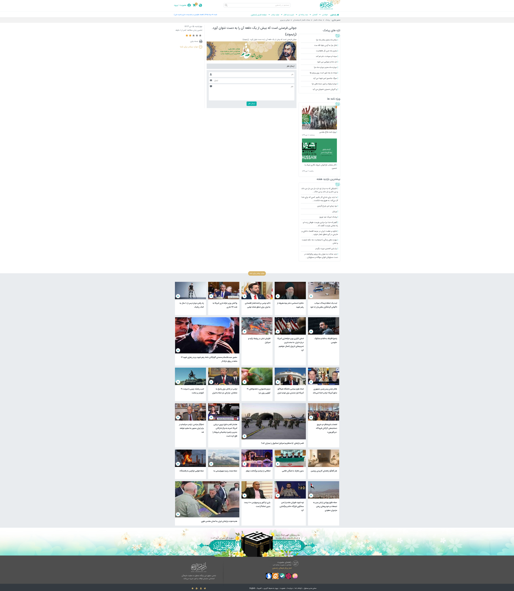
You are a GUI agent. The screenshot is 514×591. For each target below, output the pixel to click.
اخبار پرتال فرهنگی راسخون (282, 568)
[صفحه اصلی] (205, 588)
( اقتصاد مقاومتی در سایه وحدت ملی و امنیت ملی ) (189, 14)
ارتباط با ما (298, 588)
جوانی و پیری (285, 20)
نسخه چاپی (194, 41)
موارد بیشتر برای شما (189, 47)
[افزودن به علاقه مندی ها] (192, 588)
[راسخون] (330, 9)
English (252, 588)
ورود (176, 5)
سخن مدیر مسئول (310, 588)
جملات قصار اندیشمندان (301, 20)
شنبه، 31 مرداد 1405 (211, 14)
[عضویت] (197, 588)
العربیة (259, 588)
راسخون (333, 14)
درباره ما (290, 588)
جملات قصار (317, 20)
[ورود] (201, 588)
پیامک (327, 20)
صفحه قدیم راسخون (259, 14)
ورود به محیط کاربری (271, 588)
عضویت (183, 5)
